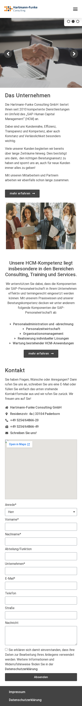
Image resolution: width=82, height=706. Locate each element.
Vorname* (12, 519)
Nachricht (12, 623)
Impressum (17, 692)
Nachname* (13, 534)
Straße (10, 608)
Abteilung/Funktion (18, 549)
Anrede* (10, 505)
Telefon (10, 593)
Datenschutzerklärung (21, 669)
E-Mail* (10, 578)
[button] (75, 9)
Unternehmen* (15, 564)
